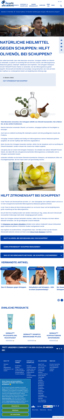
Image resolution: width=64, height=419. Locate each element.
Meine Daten (35, 410)
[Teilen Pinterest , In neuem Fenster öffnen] (61, 50)
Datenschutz (43, 410)
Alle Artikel (10, 11)
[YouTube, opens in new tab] (57, 349)
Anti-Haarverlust (42, 365)
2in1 (5, 365)
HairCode (42, 5)
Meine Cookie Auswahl (58, 417)
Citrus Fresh (41, 367)
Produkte (16, 5)
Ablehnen (15, 410)
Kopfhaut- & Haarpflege (24, 5)
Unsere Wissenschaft (33, 5)
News (53, 5)
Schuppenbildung (19, 372)
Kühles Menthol (42, 375)
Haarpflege (29, 377)
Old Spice (40, 380)
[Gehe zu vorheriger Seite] (58, 300)
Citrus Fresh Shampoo (37, 232)
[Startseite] (7, 4)
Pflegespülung (7, 367)
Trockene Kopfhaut (20, 11)
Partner (3, 389)
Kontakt (51, 370)
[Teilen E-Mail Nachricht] (61, 40)
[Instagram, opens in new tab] (59, 349)
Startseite (3, 11)
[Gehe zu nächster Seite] (62, 300)
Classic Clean (41, 369)
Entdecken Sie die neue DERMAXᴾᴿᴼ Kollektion (54, 367)
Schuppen (29, 365)
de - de (60, 1)
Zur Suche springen (6, 1)
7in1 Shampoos (42, 400)
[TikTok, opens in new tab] (61, 349)
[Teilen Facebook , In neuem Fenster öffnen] (61, 46)
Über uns (48, 5)
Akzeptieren (15, 406)
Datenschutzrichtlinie (6, 398)
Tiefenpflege (41, 377)
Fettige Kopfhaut (19, 369)
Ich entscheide (15, 414)
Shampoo (6, 364)
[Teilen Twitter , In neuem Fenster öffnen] (61, 43)
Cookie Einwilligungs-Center (12, 401)
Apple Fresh (41, 364)
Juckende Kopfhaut (20, 370)
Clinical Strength (42, 401)
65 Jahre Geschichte (55, 364)
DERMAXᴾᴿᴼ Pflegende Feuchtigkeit (41, 393)
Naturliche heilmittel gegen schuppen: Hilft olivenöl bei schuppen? (43, 11)
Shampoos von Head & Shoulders (14, 224)
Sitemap (50, 410)
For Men (40, 379)
